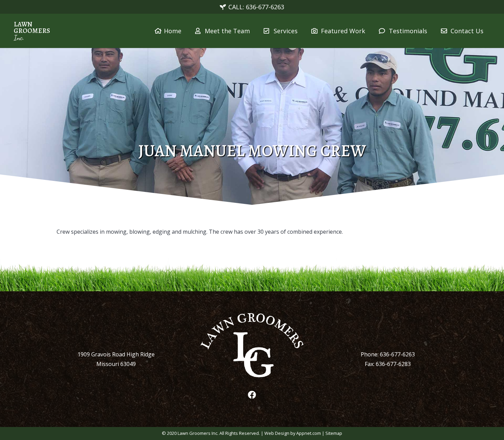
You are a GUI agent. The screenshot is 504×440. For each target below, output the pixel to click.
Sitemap (333, 433)
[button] (303, 31)
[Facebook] (252, 394)
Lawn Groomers (32, 27)
